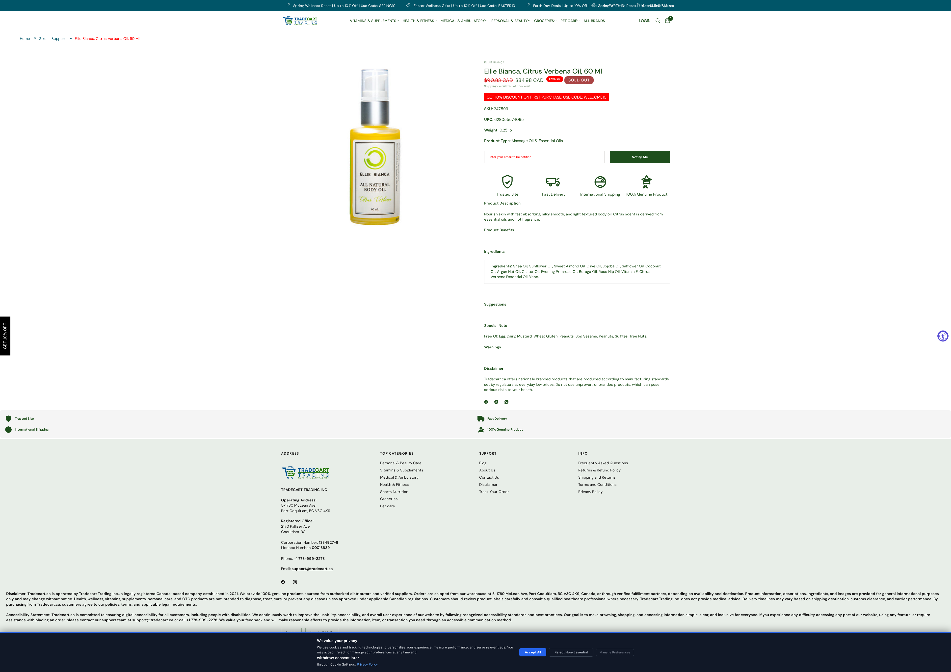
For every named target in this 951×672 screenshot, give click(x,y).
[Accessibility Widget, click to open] (943, 336)
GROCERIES (544, 20)
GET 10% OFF (5, 336)
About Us (487, 470)
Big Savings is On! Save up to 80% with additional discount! (470, 5)
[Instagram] (298, 582)
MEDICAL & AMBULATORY (463, 20)
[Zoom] (459, 71)
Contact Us (489, 477)
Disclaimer (488, 484)
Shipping (490, 86)
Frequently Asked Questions (603, 463)
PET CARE (568, 20)
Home (25, 38)
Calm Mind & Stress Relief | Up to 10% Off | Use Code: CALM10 (348, 5)
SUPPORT (488, 453)
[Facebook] (487, 402)
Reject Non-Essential (571, 652)
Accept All (533, 652)
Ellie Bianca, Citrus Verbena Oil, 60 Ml (107, 38)
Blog (482, 463)
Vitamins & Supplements (401, 470)
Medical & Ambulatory (399, 477)
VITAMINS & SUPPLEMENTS (373, 20)
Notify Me (640, 157)
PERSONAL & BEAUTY (509, 20)
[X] (497, 402)
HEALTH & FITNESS (418, 20)
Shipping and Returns (597, 477)
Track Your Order (494, 491)
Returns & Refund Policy (599, 470)
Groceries (389, 498)
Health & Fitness (394, 484)
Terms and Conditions (597, 484)
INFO (583, 453)
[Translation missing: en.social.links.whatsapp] (507, 402)
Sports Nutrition (394, 491)
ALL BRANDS (594, 20)
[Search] (658, 21)
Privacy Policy (367, 664)
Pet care (387, 506)
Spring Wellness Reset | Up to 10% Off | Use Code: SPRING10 (607, 5)
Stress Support (52, 38)
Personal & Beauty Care (401, 463)
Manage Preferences (615, 652)
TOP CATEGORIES (397, 453)
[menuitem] (374, 21)
